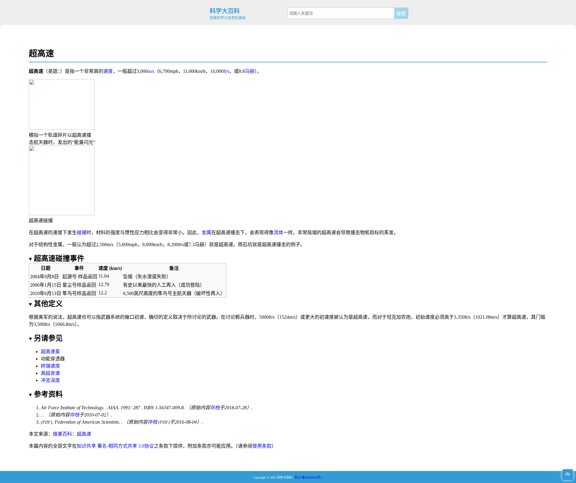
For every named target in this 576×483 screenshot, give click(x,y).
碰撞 (81, 232)
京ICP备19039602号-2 (308, 477)
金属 (206, 232)
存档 (215, 407)
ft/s (226, 71)
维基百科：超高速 (72, 434)
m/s (151, 71)
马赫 (249, 71)
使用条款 (262, 446)
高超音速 (50, 373)
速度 (108, 71)
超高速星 (50, 351)
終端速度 (50, 365)
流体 (278, 232)
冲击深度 (50, 380)
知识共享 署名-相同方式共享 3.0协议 (115, 446)
